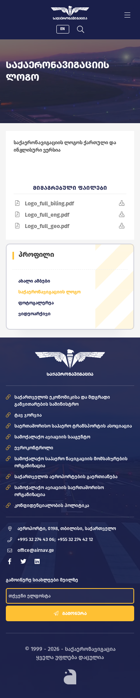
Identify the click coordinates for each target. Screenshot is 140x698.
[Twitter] (23, 561)
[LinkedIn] (37, 561)
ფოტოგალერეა (36, 303)
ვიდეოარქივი (34, 313)
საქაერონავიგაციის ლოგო (49, 292)
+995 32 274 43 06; (37, 539)
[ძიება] (80, 29)
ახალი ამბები (34, 281)
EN (62, 29)
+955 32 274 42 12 (75, 539)
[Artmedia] (70, 676)
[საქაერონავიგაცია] (70, 11)
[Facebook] (10, 561)
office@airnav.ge (36, 550)
